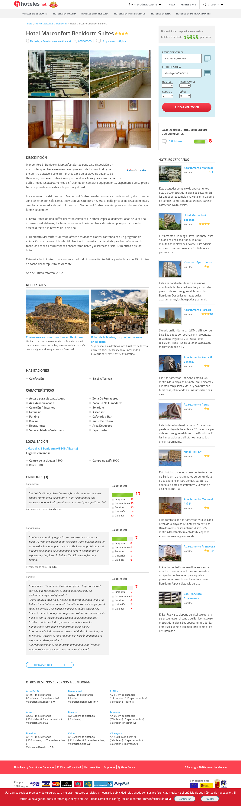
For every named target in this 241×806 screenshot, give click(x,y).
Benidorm (61, 23)
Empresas (109, 767)
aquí (168, 798)
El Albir (114, 691)
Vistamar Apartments (198, 262)
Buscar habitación (187, 107)
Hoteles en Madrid (64, 13)
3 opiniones (109, 41)
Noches (166, 81)
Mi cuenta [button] (213, 4)
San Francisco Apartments (193, 595)
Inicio (29, 23)
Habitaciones (187, 81)
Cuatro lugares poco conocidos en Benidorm (54, 337)
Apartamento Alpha (196, 404)
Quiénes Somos (127, 767)
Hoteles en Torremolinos (130, 13)
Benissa (72, 712)
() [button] (50, 41)
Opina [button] (122, 41)
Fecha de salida (171, 67)
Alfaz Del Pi (32, 691)
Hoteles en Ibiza (161, 13)
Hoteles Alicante (44, 23)
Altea (29, 712)
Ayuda (171, 4)
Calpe (71, 733)
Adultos (167, 91)
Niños (182, 91)
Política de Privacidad (69, 767)
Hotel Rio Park (193, 451)
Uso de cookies (92, 767)
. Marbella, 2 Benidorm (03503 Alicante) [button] (52, 448)
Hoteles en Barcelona (94, 13)
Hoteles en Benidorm (34, 13)
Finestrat (115, 712)
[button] (120, 403)
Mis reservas (189, 4)
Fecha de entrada (173, 52)
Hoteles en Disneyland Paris (193, 13)
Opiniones (175, 141)
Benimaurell (75, 691)
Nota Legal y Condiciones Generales (34, 767)
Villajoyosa (116, 733)
